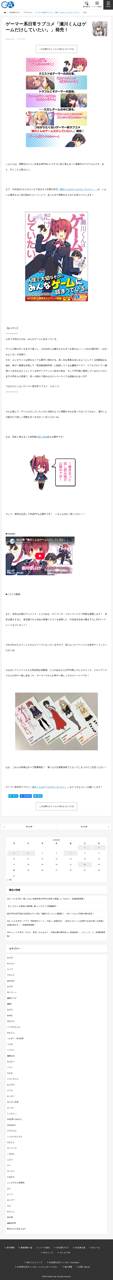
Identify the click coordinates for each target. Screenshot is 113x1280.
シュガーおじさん (14, 1136)
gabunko (11, 981)
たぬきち (11, 1177)
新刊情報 (10, 1247)
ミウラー (11, 1050)
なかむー (11, 1061)
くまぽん (11, 1154)
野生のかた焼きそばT (16, 1229)
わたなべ (11, 963)
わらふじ (11, 1211)
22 (85, 864)
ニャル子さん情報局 (15, 1183)
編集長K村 (11, 1223)
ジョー (10, 1067)
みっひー (11, 1096)
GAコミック (48, 1252)
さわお (10, 1073)
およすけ (11, 1084)
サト (9, 1165)
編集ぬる (11, 1056)
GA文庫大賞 (80, 1247)
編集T (9, 1004)
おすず (10, 958)
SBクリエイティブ (34, 1262)
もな (9, 1206)
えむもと (11, 1142)
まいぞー (11, 1200)
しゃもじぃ (12, 1113)
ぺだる (10, 1044)
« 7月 (9, 880)
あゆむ (10, 1015)
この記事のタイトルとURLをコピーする (56, 49)
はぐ (9, 1188)
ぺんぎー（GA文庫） (16, 1038)
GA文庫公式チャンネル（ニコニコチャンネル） (37, 1267)
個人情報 (68, 1267)
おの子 (10, 986)
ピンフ (10, 1194)
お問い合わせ (84, 1267)
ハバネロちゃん (14, 1027)
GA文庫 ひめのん (14, 1119)
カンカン (11, 1108)
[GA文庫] (7, 4)
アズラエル (21, 39)
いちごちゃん (13, 1079)
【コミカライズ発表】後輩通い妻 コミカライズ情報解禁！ (32, 906)
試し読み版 (43, 437)
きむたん (11, 1033)
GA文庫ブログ (62, 1247)
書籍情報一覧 (26, 1247)
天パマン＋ (12, 992)
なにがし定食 (13, 1102)
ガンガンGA (65, 1252)
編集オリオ (12, 998)
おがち (10, 1009)
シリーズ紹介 (44, 1247)
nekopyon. (11, 1125)
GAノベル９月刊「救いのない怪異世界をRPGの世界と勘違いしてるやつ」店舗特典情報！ (46, 899)
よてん (10, 1090)
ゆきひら (11, 1021)
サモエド (11, 975)
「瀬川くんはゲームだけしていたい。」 (78, 189)
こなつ (10, 1159)
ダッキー (11, 1171)
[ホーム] (5, 12)
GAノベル (96, 1247)
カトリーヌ (12, 1148)
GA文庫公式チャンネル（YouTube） (64, 1262)
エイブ (10, 969)
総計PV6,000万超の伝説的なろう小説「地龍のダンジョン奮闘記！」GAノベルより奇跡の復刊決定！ (50, 913)
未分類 (10, 1217)
